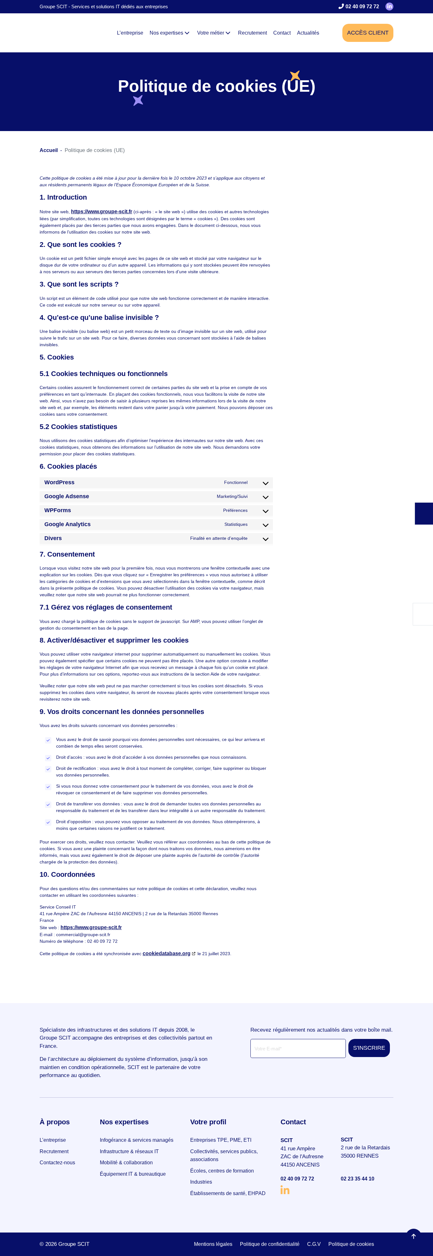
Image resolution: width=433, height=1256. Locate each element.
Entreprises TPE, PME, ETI (220, 1140)
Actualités (308, 33)
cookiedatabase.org (167, 953)
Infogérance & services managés (136, 1140)
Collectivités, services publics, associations (224, 1155)
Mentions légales (213, 1244)
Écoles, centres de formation (222, 1170)
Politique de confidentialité (270, 1244)
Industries (201, 1182)
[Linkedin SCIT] (307, 1189)
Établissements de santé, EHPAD (228, 1193)
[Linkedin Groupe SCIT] (386, 6)
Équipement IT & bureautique (133, 1174)
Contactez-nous (57, 1162)
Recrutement (252, 33)
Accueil (49, 150)
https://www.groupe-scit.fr (101, 211)
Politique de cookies (351, 1244)
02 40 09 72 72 (363, 6)
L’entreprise (130, 33)
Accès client (368, 33)
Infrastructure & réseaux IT (129, 1151)
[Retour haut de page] (414, 1237)
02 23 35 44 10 (357, 1178)
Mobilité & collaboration (126, 1162)
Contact (282, 33)
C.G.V (314, 1244)
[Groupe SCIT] (63, 32)
